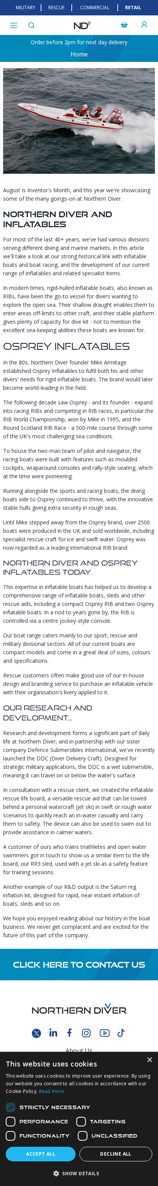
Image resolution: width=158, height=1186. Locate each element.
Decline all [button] (115, 1154)
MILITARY (25, 7)
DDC (42, 758)
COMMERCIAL (94, 7)
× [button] (149, 1060)
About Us (79, 1050)
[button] (79, 1173)
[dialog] (79, 1119)
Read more (51, 1091)
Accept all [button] (40, 1154)
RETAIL (133, 7)
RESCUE (56, 7)
